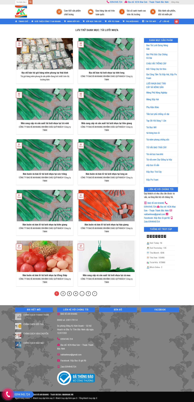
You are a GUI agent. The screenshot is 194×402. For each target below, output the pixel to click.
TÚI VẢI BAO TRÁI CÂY (156, 147)
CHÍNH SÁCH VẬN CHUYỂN (35, 333)
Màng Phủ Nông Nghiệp (156, 92)
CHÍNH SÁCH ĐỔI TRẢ (33, 324)
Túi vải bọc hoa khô (154, 154)
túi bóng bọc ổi (153, 133)
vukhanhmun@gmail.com (71, 354)
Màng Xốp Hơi (152, 99)
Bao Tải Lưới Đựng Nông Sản (157, 47)
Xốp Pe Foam (152, 179)
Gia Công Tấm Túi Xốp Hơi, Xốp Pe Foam (161, 76)
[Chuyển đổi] (173, 46)
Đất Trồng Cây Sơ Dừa (156, 69)
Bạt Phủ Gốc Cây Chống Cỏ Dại (156, 56)
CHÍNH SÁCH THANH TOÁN (36, 315)
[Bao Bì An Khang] (33, 11)
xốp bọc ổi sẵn (152, 165)
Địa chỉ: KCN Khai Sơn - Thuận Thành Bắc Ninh (148, 2)
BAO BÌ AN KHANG (155, 203)
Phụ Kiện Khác (152, 107)
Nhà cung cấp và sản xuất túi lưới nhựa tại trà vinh (45, 123)
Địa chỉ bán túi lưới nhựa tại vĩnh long (106, 72)
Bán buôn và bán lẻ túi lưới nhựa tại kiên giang (45, 224)
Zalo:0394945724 (68, 366)
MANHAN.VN (67, 394)
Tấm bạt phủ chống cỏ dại (157, 114)
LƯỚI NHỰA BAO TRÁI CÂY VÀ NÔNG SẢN (156, 85)
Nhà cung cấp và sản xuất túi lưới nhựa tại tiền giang (106, 123)
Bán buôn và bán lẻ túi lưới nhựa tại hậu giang (107, 224)
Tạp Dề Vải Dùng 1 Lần (156, 120)
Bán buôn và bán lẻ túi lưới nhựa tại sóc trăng (45, 174)
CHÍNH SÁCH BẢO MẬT (33, 343)
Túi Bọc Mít (151, 127)
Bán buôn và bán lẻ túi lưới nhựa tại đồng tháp (45, 275)
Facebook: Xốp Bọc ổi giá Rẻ (73, 360)
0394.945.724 (116, 2)
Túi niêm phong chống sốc (157, 139)
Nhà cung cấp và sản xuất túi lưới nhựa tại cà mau (106, 275)
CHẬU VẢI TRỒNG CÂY (156, 63)
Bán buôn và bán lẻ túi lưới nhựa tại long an (106, 174)
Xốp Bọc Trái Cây (154, 171)
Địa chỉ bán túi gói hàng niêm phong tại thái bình (44, 72)
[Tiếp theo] (94, 293)
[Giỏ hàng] (176, 21)
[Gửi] (30, 2)
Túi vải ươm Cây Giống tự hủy (159, 159)
